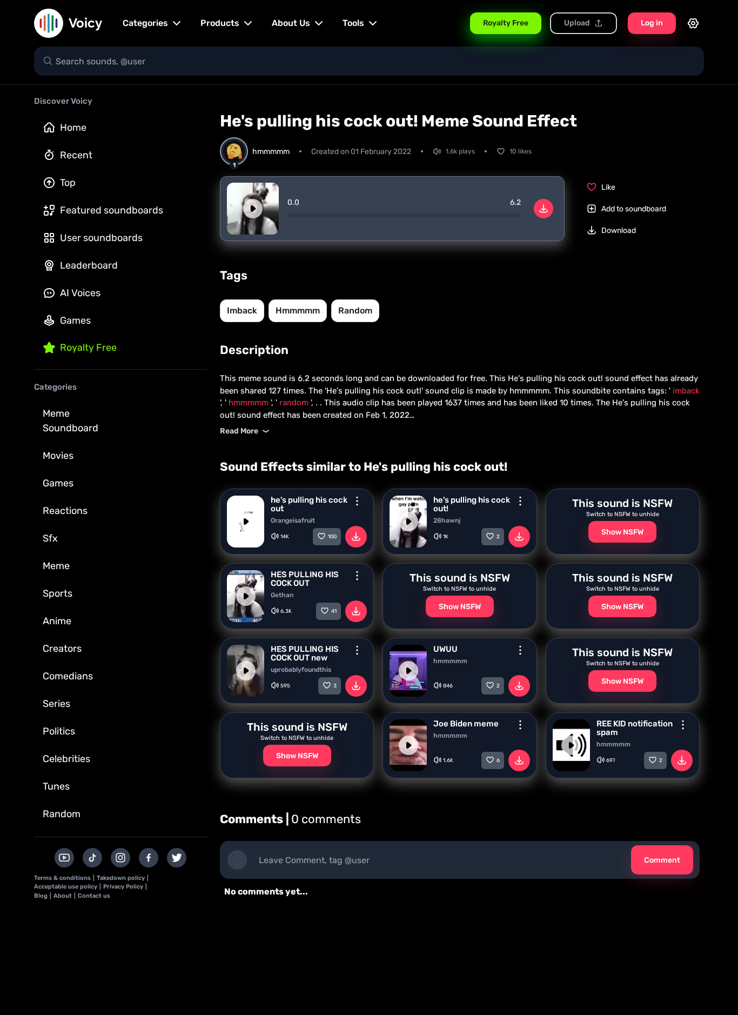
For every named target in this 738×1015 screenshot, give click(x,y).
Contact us (94, 895)
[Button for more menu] (357, 501)
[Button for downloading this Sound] (356, 536)
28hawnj (446, 520)
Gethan (282, 595)
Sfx (50, 538)
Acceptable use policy (65, 886)
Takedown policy (121, 878)
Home (73, 127)
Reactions (65, 511)
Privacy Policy (123, 886)
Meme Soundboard (70, 421)
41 (334, 611)
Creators (62, 649)
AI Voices (80, 293)
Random (61, 814)
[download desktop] (543, 208)
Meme (56, 566)
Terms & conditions (62, 878)
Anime (57, 621)
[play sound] (253, 208)
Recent (76, 155)
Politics (59, 731)
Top (68, 183)
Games (75, 320)
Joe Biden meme (466, 723)
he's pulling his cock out (309, 504)
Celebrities (66, 759)
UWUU (445, 649)
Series (56, 704)
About (62, 895)
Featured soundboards (111, 210)
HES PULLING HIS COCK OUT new (305, 653)
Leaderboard (89, 265)
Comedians (68, 676)
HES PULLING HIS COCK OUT (305, 578)
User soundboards (101, 238)
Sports (57, 593)
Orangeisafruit (293, 520)
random (355, 310)
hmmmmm (298, 310)
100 (332, 536)
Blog (41, 895)
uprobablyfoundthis (301, 669)
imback (242, 310)
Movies (58, 456)
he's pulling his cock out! (471, 504)
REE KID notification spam (634, 728)
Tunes (56, 786)
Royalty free (88, 347)
